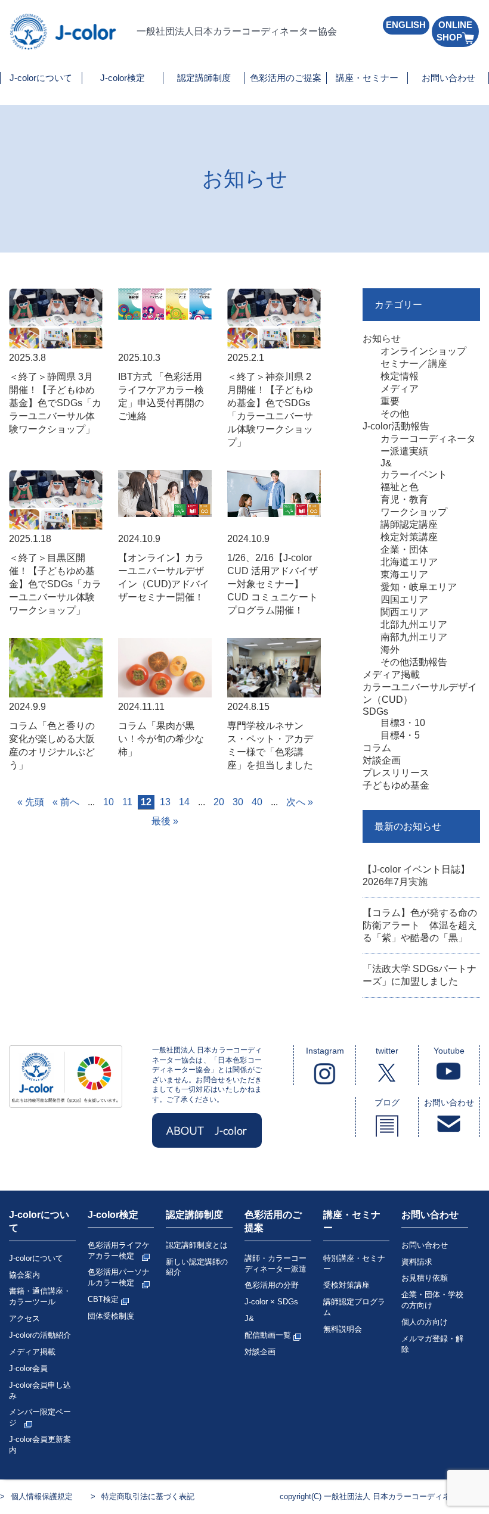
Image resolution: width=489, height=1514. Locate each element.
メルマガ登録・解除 (432, 1344)
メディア (399, 389)
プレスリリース (396, 773)
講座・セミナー (367, 78)
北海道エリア (409, 562)
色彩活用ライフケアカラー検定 (119, 1250)
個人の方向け (424, 1321)
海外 (390, 649)
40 (257, 802)
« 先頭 (30, 802)
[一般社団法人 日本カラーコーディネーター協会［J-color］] (64, 44)
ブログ (387, 1102)
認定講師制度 (204, 78)
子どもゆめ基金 (396, 785)
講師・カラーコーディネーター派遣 (275, 1263)
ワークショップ (413, 512)
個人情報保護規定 (42, 1496)
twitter (387, 1050)
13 (165, 802)
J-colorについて (41, 78)
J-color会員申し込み (40, 1390)
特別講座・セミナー (354, 1263)
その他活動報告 (413, 662)
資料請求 (416, 1261)
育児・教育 (404, 499)
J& (386, 463)
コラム (377, 748)
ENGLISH (406, 25)
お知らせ (382, 339)
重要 (390, 401)
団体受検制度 (111, 1315)
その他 (394, 414)
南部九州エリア (413, 637)
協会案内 (24, 1274)
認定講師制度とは (197, 1245)
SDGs (375, 711)
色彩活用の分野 (271, 1285)
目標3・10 (402, 723)
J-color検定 (122, 78)
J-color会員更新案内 (40, 1444)
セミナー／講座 (413, 364)
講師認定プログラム (354, 1307)
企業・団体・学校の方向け (432, 1300)
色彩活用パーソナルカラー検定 (119, 1277)
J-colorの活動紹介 (40, 1335)
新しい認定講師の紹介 (197, 1267)
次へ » (299, 802)
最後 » (164, 821)
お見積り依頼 (424, 1277)
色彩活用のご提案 (285, 78)
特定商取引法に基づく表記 (147, 1496)
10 (108, 802)
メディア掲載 (391, 674)
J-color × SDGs (271, 1301)
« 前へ (65, 802)
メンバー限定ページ (40, 1417)
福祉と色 (399, 487)
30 (238, 802)
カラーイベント (413, 474)
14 (184, 802)
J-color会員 (28, 1368)
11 (127, 802)
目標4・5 (400, 735)
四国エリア (404, 599)
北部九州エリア (413, 624)
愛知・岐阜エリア (418, 587)
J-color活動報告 (396, 426)
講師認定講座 (409, 524)
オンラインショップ (423, 351)
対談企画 (382, 760)
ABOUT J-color (206, 1130)
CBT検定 (104, 1299)
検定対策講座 (409, 537)
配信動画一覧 (268, 1335)
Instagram (325, 1050)
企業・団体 (404, 549)
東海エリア (404, 574)
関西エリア (404, 612)
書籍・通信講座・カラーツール (40, 1296)
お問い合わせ (448, 78)
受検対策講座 (346, 1285)
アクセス (24, 1318)
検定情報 (399, 376)
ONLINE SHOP (454, 31)
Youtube (449, 1050)
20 (218, 802)
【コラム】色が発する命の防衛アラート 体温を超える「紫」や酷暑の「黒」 (420, 925)
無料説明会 (342, 1329)
